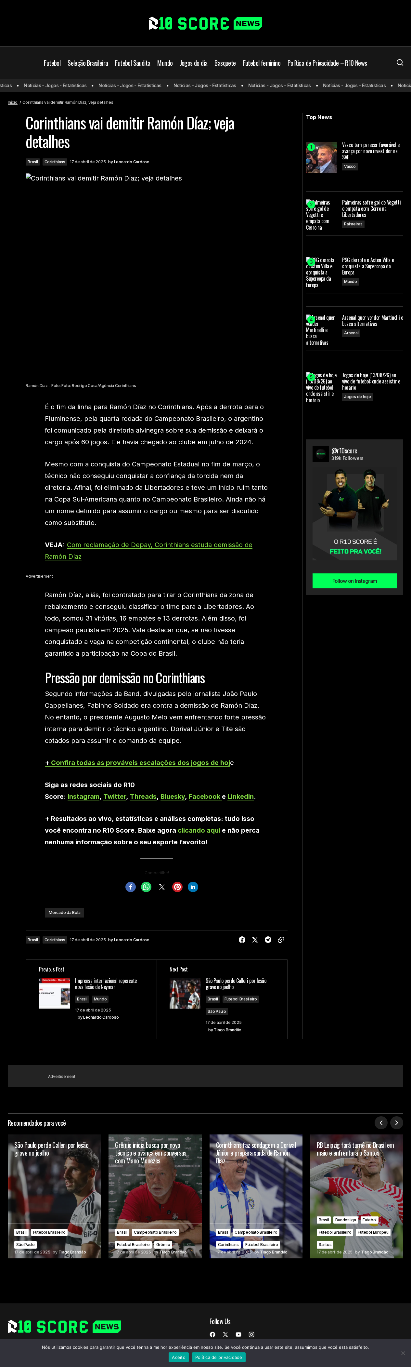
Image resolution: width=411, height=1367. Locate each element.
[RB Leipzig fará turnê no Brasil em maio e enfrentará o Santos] (356, 1196)
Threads (143, 796)
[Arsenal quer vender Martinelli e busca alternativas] (321, 330)
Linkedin (240, 796)
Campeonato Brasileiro (155, 1232)
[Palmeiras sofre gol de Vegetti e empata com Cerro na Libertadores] (321, 214)
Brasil (33, 161)
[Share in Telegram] (268, 939)
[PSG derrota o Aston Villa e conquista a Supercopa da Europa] (321, 272)
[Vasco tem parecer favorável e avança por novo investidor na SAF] (321, 157)
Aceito (179, 1357)
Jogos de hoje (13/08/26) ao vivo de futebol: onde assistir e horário (371, 381)
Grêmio (163, 1244)
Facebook (205, 796)
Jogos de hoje (357, 396)
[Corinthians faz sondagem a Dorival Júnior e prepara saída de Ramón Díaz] (256, 1196)
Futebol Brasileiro (241, 999)
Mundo (100, 999)
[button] (400, 63)
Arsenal (351, 332)
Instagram (83, 796)
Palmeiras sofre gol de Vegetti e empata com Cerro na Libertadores (371, 208)
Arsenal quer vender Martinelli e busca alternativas (372, 321)
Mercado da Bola (64, 912)
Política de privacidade (218, 1357)
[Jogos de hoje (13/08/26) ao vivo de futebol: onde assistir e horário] (321, 387)
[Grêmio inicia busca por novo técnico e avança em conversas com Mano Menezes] (155, 1196)
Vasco (350, 166)
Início (13, 102)
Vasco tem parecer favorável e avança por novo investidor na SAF (371, 151)
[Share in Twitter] (255, 939)
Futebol (370, 1219)
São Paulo (217, 1011)
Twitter (114, 796)
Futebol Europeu (373, 1232)
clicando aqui (199, 830)
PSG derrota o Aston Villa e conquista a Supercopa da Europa (368, 266)
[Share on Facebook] (242, 939)
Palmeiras (353, 223)
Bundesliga (345, 1219)
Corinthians (55, 161)
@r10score (344, 450)
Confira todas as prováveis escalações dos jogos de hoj (140, 763)
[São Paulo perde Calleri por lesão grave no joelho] (54, 1196)
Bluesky (173, 796)
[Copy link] (281, 939)
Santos (325, 1244)
